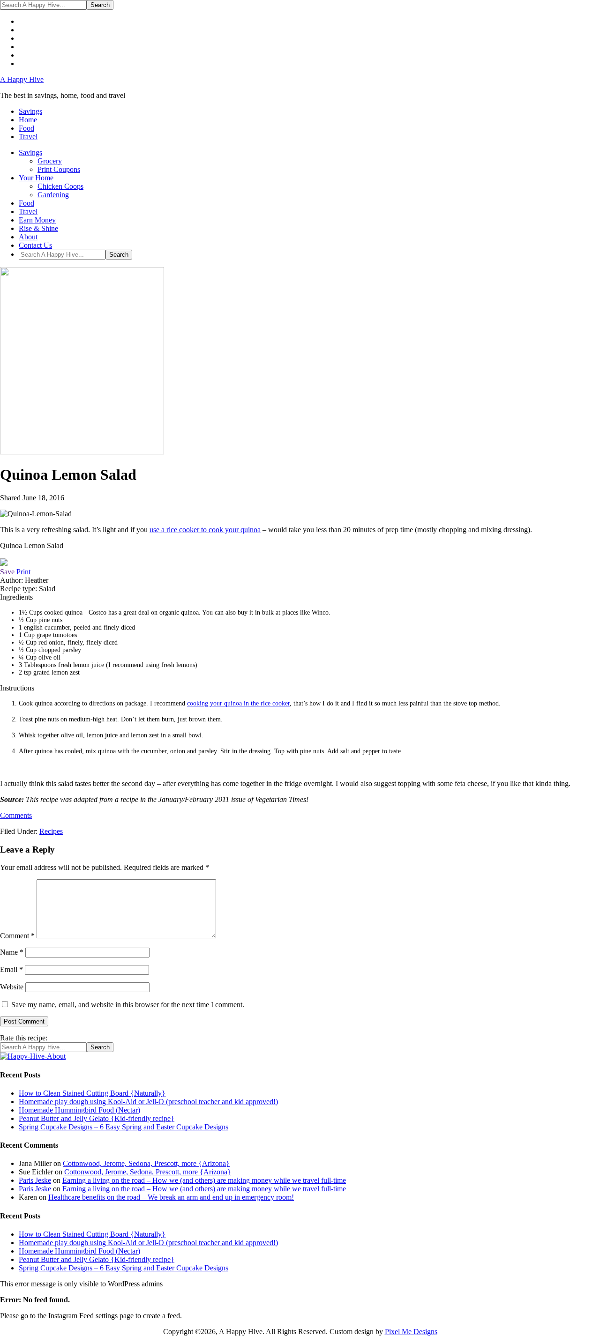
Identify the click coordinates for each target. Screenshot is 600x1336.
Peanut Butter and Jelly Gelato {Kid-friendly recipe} (96, 1118)
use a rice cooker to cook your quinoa (205, 530)
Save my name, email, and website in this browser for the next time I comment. (127, 1005)
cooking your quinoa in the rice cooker (238, 703)
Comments (16, 815)
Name (11, 952)
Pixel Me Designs (411, 1332)
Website (11, 987)
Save (7, 572)
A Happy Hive (22, 79)
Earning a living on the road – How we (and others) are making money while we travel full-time (204, 1180)
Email (11, 969)
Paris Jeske (35, 1180)
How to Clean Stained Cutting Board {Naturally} (92, 1093)
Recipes (51, 831)
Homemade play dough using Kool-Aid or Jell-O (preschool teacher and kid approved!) (148, 1102)
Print (23, 572)
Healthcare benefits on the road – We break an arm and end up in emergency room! (171, 1197)
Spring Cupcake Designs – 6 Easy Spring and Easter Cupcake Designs (123, 1127)
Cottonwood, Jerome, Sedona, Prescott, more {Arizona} (146, 1163)
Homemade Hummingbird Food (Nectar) (79, 1110)
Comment (17, 936)
